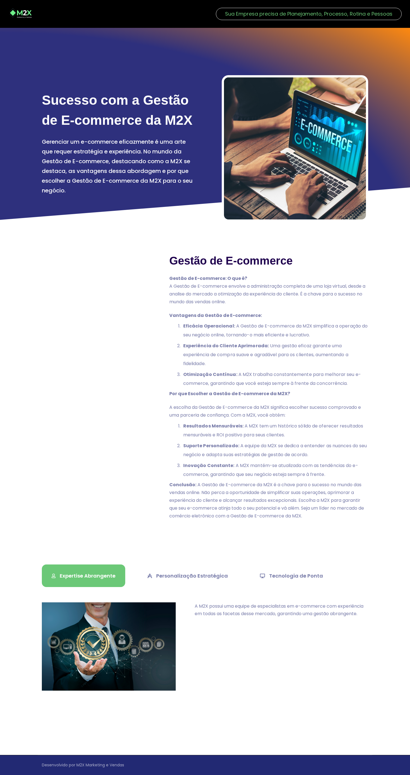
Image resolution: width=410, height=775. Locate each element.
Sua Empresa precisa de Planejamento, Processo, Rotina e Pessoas (308, 13)
